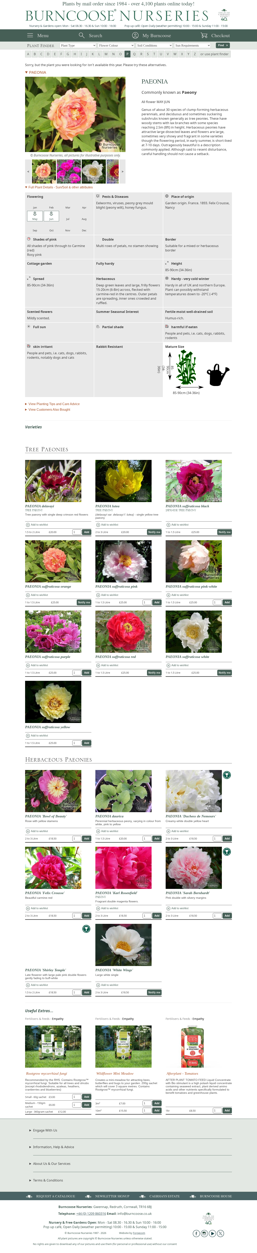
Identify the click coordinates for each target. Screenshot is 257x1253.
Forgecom (139, 1233)
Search (95, 35)
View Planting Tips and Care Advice (54, 404)
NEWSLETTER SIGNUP (112, 1196)
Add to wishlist (36, 525)
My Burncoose (157, 35)
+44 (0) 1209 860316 (91, 1213)
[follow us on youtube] (212, 1236)
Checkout (220, 35)
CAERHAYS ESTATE (165, 1196)
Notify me (154, 532)
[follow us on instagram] (204, 1236)
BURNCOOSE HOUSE (216, 1196)
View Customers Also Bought (49, 409)
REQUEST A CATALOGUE (55, 1196)
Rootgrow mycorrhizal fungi (46, 1073)
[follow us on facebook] (196, 1236)
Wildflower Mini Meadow (115, 1073)
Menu (43, 35)
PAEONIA (37, 72)
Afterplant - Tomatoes (182, 1073)
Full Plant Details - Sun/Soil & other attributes (61, 187)
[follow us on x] (220, 1236)
